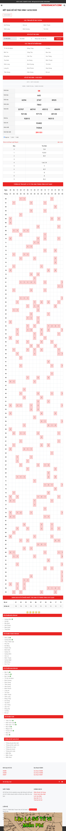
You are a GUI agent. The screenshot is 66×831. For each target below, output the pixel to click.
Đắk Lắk (7, 637)
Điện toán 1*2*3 (10, 724)
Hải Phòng (8, 625)
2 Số (12, 137)
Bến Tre (7, 672)
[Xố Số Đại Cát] (51, 5)
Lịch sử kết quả (8, 142)
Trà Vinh (7, 692)
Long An (7, 690)
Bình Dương (8, 680)
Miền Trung (9, 755)
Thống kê (16, 142)
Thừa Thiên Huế (9, 642)
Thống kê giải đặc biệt (12, 743)
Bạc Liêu (7, 676)
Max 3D (8, 733)
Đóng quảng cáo (33, 809)
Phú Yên (7, 644)
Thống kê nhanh (10, 749)
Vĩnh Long (7, 696)
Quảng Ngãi (8, 660)
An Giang (7, 700)
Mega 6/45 (9, 728)
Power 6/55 (9, 731)
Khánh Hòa (8, 648)
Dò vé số (59, 38)
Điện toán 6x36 (10, 722)
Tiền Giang (8, 684)
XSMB (4, 771)
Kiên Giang (8, 682)
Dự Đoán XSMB (38, 771)
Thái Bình (7, 629)
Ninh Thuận (8, 658)
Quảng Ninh (8, 619)
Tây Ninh (7, 702)
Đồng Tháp (8, 698)
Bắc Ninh (7, 623)
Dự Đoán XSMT (38, 775)
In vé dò (61, 142)
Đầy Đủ (7, 137)
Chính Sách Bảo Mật (39, 794)
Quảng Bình (8, 654)
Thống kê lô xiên (10, 751)
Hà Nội (6, 621)
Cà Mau (7, 711)
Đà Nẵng (7, 646)
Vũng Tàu (7, 674)
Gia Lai (7, 656)
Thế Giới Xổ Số (38, 800)
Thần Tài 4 (9, 720)
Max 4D (8, 726)
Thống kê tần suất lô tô (12, 745)
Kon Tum (7, 664)
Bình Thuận (8, 694)
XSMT (4, 775)
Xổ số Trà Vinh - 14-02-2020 (33, 77)
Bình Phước (8, 688)
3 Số (17, 137)
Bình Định (7, 650)
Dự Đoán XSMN (38, 773)
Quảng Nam (8, 639)
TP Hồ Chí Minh (9, 678)
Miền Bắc (8, 753)
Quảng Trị (7, 652)
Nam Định (7, 627)
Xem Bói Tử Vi (38, 798)
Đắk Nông (7, 662)
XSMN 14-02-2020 (39, 86)
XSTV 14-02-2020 (35, 82)
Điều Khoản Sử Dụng (40, 792)
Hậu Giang (8, 686)
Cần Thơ (7, 707)
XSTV (28, 82)
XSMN (23, 86)
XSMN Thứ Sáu (30, 86)
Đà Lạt (6, 713)
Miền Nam (9, 757)
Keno (7, 735)
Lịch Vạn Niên (38, 796)
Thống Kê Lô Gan (11, 747)
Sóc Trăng (7, 704)
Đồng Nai (7, 709)
